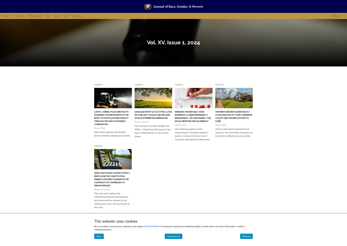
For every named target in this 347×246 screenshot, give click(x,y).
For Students (76, 16)
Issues (56, 16)
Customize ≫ (174, 236)
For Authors (20, 16)
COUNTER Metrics (152, 226)
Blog (65, 16)
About (47, 16)
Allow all (247, 236)
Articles (5, 16)
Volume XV (98, 85)
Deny (100, 236)
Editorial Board (35, 16)
